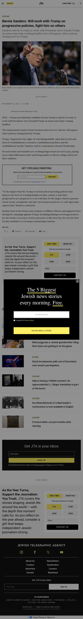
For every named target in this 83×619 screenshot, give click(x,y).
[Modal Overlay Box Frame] (41, 309)
